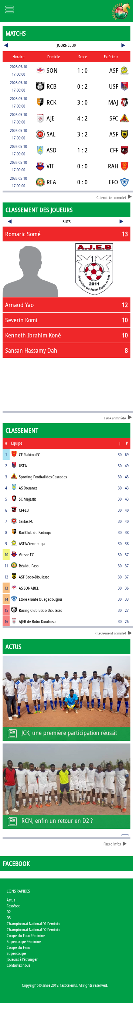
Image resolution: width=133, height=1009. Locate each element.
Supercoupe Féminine (24, 941)
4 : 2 (82, 118)
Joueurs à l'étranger (22, 959)
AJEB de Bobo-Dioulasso (37, 621)
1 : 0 (82, 70)
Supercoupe (16, 953)
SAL (51, 134)
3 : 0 (82, 102)
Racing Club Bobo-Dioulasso (40, 610)
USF (113, 86)
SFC (113, 118)
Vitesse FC (26, 554)
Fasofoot (13, 906)
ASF (113, 70)
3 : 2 (82, 134)
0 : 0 (82, 166)
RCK (51, 102)
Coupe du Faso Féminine (26, 935)
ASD (52, 150)
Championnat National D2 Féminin (33, 929)
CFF (114, 150)
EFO (113, 182)
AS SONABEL (29, 588)
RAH (113, 166)
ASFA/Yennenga (32, 543)
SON (52, 70)
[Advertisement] (66, 383)
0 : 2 (82, 86)
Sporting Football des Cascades (43, 476)
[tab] (66, 234)
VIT (50, 166)
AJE (51, 118)
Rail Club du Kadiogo (35, 532)
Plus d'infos (112, 844)
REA (51, 182)
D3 (9, 917)
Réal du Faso (28, 565)
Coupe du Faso (18, 947)
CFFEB (24, 510)
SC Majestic (27, 499)
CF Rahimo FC (29, 454)
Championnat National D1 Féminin (33, 923)
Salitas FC (26, 521)
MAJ (113, 102)
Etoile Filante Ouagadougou (40, 599)
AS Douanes (28, 488)
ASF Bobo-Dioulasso (34, 577)
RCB (52, 86)
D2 (9, 911)
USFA (23, 465)
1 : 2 (82, 150)
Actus (11, 900)
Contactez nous (18, 965)
